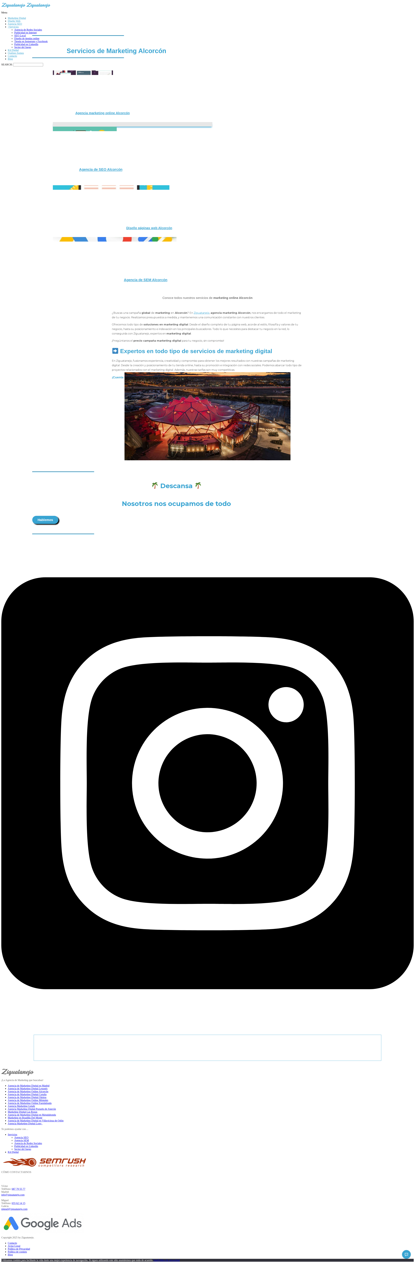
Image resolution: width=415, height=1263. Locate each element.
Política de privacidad (169, 1260)
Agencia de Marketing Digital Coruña (27, 1094)
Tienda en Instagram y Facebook (31, 41)
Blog (10, 58)
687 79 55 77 (18, 1189)
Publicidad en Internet (25, 32)
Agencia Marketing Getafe (21, 1106)
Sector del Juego (22, 47)
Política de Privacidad (19, 1248)
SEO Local (20, 35)
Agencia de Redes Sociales (28, 29)
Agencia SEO (15, 24)
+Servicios (13, 26)
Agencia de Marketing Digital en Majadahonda (32, 1114)
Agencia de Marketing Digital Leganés (27, 1088)
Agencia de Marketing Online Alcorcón (28, 1091)
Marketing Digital (17, 18)
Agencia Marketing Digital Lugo (25, 1123)
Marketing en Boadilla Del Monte (25, 1117)
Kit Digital (13, 50)
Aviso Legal (14, 1246)
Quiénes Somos (16, 53)
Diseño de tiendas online (26, 38)
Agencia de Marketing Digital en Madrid (28, 1085)
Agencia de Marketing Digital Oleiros (27, 1097)
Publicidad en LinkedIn (26, 44)
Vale (155, 1260)
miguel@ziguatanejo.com (14, 1209)
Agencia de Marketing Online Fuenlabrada (30, 1103)
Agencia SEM (21, 1140)
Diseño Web (14, 21)
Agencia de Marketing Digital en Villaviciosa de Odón (36, 1120)
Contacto (12, 56)
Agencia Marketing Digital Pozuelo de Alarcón (32, 1109)
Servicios (12, 1134)
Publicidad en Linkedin (26, 1146)
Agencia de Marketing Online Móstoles (28, 1100)
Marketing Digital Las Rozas (22, 1111)
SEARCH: (7, 64)
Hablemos (45, 520)
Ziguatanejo (201, 312)
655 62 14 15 (18, 1203)
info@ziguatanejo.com (12, 1194)
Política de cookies (17, 1251)
